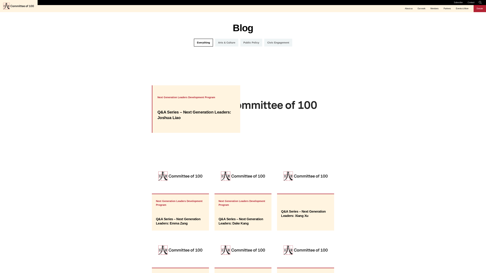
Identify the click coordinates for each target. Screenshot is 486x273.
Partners (447, 8)
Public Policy (251, 42)
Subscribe (458, 2)
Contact (471, 2)
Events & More (462, 8)
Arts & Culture (226, 42)
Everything (203, 42)
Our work (421, 8)
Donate (480, 8)
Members (434, 8)
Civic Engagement (278, 42)
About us (408, 8)
